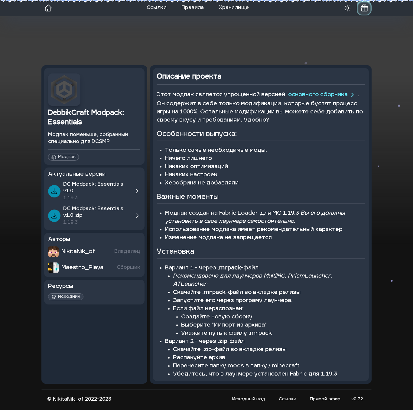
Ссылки (157, 7)
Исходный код (248, 399)
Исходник (69, 296)
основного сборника (318, 95)
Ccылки (287, 399)
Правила (192, 7)
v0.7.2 (357, 399)
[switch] (364, 8)
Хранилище (234, 7)
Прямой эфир (325, 399)
